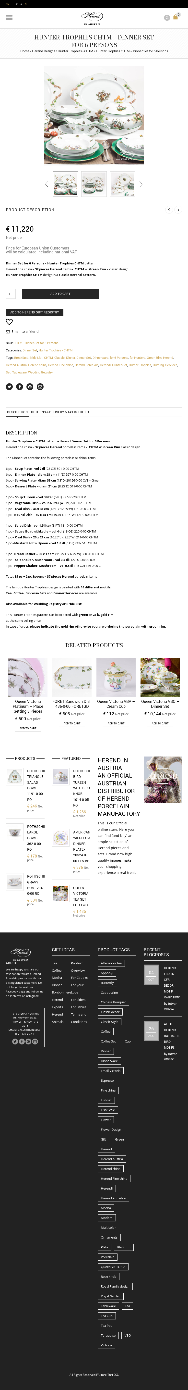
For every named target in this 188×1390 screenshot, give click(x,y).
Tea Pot (106, 1325)
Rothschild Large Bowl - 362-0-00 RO (37, 838)
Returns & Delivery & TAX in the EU (60, 412)
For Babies (78, 1007)
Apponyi (107, 973)
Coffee (56, 970)
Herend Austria (16, 365)
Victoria (106, 1345)
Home (24, 51)
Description (17, 412)
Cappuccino (109, 992)
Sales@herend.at (30, 1030)
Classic (59, 357)
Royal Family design (115, 1286)
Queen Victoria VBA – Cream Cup (116, 704)
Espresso (107, 1080)
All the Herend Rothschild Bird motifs (173, 1035)
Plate (104, 1247)
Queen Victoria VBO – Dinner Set (160, 704)
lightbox (53, 157)
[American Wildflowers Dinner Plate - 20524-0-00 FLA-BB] (61, 838)
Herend (168, 357)
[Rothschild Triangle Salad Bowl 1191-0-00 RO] (15, 776)
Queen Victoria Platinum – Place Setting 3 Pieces (28, 706)
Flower (106, 1119)
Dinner (70, 357)
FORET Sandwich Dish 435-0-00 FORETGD (72, 704)
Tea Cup (107, 1316)
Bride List (36, 357)
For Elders (78, 999)
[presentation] (47, 116)
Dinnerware (100, 357)
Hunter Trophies (140, 365)
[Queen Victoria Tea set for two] (61, 893)
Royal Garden (110, 1296)
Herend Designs (43, 51)
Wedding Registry (40, 372)
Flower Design (111, 1129)
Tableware (19, 372)
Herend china (37, 365)
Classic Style (109, 1021)
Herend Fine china (60, 365)
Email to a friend (25, 331)
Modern (107, 1218)
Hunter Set (119, 365)
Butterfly (107, 982)
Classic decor (110, 1012)
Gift (103, 1139)
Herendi (105, 365)
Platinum (123, 1247)
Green (119, 1139)
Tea (54, 963)
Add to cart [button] (28, 728)
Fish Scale (108, 1110)
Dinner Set (30, 350)
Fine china (108, 1090)
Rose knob (108, 1276)
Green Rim (154, 357)
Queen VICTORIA (113, 1267)
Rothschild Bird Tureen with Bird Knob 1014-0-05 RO (83, 788)
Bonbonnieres (62, 992)
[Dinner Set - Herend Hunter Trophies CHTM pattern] (94, 116)
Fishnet (106, 1100)
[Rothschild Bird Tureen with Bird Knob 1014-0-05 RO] (61, 776)
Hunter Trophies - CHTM (75, 51)
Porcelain (107, 1257)
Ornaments (109, 1237)
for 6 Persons (119, 357)
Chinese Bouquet (113, 1002)
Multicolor (108, 1227)
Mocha (57, 977)
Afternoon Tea (111, 963)
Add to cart (60, 294)
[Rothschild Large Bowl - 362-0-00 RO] (15, 832)
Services (171, 365)
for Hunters (137, 357)
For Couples (79, 977)
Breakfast (21, 357)
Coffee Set (108, 1041)
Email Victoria (110, 1070)
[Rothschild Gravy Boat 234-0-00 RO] (15, 882)
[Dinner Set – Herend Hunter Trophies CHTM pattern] (65, 184)
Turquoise (108, 1335)
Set (8, 372)
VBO (128, 1335)
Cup (128, 1041)
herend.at (25, 1033)
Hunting (158, 365)
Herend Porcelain (86, 365)
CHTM (48, 357)
